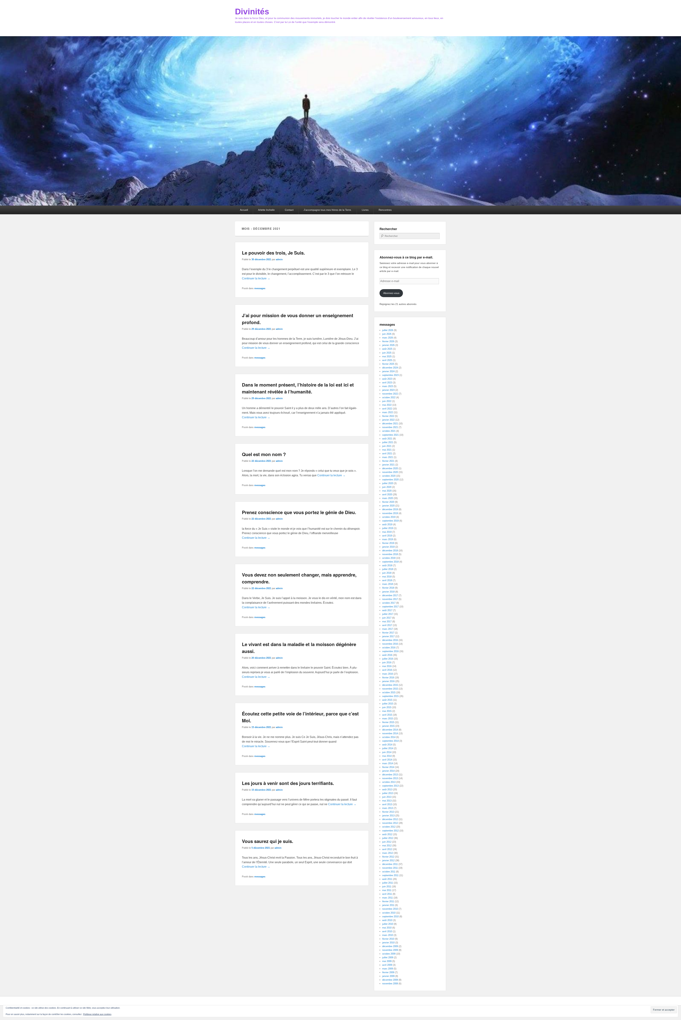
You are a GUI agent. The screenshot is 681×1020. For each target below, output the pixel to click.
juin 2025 (386, 352)
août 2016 (387, 655)
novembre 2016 (390, 644)
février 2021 (388, 461)
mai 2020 (387, 490)
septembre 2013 (390, 785)
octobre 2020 (388, 476)
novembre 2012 (390, 823)
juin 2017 (386, 617)
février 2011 (388, 901)
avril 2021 (387, 453)
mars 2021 (387, 457)
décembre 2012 (390, 819)
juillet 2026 (387, 330)
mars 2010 (387, 935)
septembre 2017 (390, 606)
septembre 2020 (390, 479)
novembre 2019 (390, 513)
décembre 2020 (390, 468)
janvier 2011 (388, 905)
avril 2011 (387, 894)
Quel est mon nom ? (264, 454)
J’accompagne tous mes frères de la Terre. (328, 209)
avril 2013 (387, 804)
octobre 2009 (388, 953)
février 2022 (388, 416)
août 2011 (387, 879)
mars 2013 (387, 808)
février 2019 (388, 543)
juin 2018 (386, 573)
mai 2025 (387, 356)
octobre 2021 (388, 431)
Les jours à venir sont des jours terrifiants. (288, 783)
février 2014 (388, 767)
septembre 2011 (390, 875)
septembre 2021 (390, 435)
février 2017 (388, 632)
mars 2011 (387, 897)
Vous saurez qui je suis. (267, 841)
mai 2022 (387, 405)
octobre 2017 (388, 603)
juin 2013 (386, 797)
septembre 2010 (390, 916)
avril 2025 (387, 360)
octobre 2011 (388, 871)
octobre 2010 (388, 912)
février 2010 (388, 939)
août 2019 (387, 524)
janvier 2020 (388, 505)
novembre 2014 (390, 733)
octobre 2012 (388, 826)
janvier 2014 (388, 771)
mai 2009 (387, 961)
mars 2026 (387, 337)
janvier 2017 (388, 636)
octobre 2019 (388, 517)
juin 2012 (386, 841)
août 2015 (387, 700)
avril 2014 (387, 759)
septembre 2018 (390, 561)
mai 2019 (387, 532)
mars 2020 (387, 498)
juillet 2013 (387, 793)
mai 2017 (387, 621)
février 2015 (388, 722)
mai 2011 (386, 890)
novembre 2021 (390, 427)
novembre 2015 (390, 688)
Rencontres (385, 209)
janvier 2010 (388, 942)
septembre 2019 (390, 520)
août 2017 (387, 610)
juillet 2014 (387, 748)
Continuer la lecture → (256, 278)
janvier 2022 (388, 419)
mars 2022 (387, 412)
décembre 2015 (390, 685)
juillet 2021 (387, 442)
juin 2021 (386, 446)
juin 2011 (386, 886)
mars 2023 (387, 386)
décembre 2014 (390, 729)
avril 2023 (387, 382)
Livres (365, 209)
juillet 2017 (387, 614)
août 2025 (387, 349)
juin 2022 (386, 401)
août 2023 (387, 378)
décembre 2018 (390, 550)
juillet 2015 (387, 703)
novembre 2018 (390, 554)
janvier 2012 (388, 860)
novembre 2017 (390, 599)
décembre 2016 (390, 640)
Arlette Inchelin (266, 209)
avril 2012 (387, 849)
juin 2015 (386, 707)
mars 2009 (387, 968)
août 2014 (387, 744)
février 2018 (388, 587)
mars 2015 (387, 718)
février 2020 (388, 502)
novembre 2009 (390, 950)
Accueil (244, 209)
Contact (289, 209)
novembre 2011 (390, 868)
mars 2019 (387, 539)
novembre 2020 (390, 472)
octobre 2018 (388, 558)
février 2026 (388, 341)
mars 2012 (387, 853)
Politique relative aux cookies (97, 1014)
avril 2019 (387, 535)
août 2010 (387, 920)
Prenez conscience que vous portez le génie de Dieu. (299, 512)
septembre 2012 (390, 830)
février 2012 (388, 856)
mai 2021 (387, 449)
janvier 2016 (388, 681)
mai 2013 (387, 800)
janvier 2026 (388, 345)
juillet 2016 (387, 658)
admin (279, 259)
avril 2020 (387, 494)
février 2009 (388, 972)
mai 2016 (387, 666)
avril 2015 (387, 714)
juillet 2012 (387, 838)
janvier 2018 (388, 591)
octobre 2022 (388, 397)
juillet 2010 (387, 924)
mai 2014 (387, 756)
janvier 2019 (388, 546)
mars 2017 (387, 629)
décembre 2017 (390, 595)
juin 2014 (386, 752)
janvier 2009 (388, 976)
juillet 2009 (387, 957)
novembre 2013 (390, 778)
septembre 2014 (390, 741)
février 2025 (388, 364)
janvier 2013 (388, 815)
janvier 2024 (388, 371)
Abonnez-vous (391, 293)
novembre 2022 (390, 393)
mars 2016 (387, 673)
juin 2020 (386, 487)
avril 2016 (387, 670)
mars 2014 (387, 763)
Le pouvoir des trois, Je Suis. (273, 252)
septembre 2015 (390, 696)
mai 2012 (387, 845)
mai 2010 (387, 927)
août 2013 (387, 789)
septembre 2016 (390, 651)
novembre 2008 (390, 983)
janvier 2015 (388, 726)
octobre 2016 (388, 647)
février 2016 (388, 677)
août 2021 (387, 438)
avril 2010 (387, 931)
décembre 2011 (390, 864)
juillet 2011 (387, 882)
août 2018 (387, 565)
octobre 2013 (388, 782)
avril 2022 (387, 408)
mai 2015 (387, 711)
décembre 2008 (390, 979)
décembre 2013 (390, 774)
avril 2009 (387, 965)
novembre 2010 (390, 909)
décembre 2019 (390, 509)
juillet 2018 (387, 569)
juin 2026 (386, 334)
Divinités (252, 11)
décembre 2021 (390, 423)
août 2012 (387, 834)
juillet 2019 (387, 528)
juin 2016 (386, 662)
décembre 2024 (390, 367)
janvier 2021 (388, 464)
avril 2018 (387, 580)
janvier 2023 (388, 390)
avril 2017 (387, 625)
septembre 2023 (390, 375)
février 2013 (388, 812)
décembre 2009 (390, 946)
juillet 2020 (387, 483)
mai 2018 (387, 576)
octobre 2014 (388, 737)
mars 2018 (387, 584)
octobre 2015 (388, 692)
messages (259, 288)
